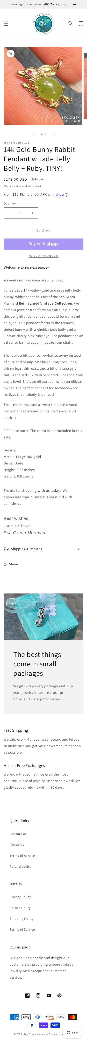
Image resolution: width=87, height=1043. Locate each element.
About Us (17, 844)
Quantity (10, 203)
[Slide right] (54, 134)
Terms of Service (22, 855)
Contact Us (18, 834)
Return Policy (20, 908)
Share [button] (13, 564)
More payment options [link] (43, 255)
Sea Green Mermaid (35, 1034)
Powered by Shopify (61, 1034)
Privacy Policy (20, 897)
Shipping (9, 186)
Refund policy (20, 866)
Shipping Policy (22, 918)
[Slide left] (33, 134)
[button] (6, 23)
